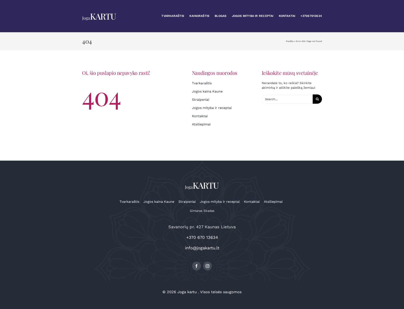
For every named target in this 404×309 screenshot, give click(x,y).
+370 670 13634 (202, 237)
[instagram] (207, 266)
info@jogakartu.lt (202, 247)
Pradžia (290, 41)
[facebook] (196, 266)
